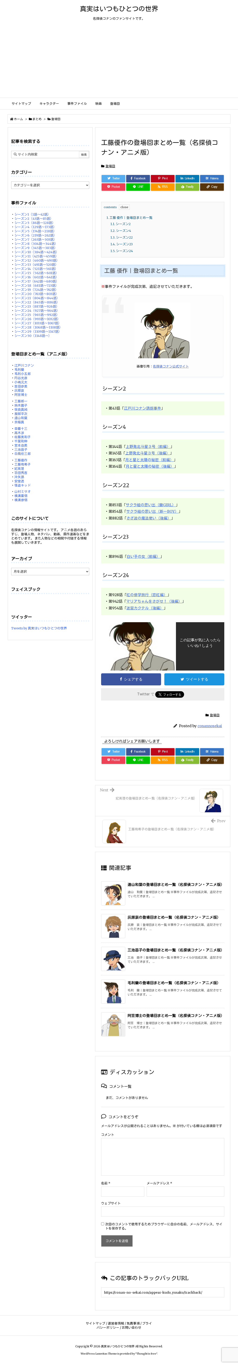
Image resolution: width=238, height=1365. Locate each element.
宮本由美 (20, 445)
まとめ (37, 119)
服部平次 (20, 414)
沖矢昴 (19, 477)
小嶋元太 (20, 382)
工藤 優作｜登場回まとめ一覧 (129, 218)
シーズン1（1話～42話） (32, 214)
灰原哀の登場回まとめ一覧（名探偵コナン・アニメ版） (174, 917)
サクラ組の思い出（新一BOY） (152, 511)
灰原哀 (19, 390)
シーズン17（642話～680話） (36, 281)
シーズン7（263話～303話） (35, 239)
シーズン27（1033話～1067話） (37, 323)
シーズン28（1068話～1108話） (38, 327)
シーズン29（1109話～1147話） (38, 331)
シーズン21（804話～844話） (37, 298)
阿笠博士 (20, 395)
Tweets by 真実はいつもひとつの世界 (39, 628)
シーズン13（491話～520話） (36, 265)
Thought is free (146, 1353)
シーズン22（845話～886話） (37, 302)
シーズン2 (120, 224)
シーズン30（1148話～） (33, 336)
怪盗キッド (22, 485)
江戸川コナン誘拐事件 (142, 408)
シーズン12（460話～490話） (37, 260)
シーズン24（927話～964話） (37, 311)
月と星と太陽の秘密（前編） (149, 459)
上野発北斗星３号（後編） (147, 453)
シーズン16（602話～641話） (36, 277)
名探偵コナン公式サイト (171, 366)
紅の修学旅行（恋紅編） (146, 594)
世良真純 (20, 410)
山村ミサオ (22, 492)
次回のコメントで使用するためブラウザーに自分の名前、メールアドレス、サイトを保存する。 (163, 1226)
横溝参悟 (20, 500)
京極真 (19, 422)
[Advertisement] (119, 62)
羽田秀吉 (20, 473)
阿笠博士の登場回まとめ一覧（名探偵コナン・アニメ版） (176, 1015)
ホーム (18, 119)
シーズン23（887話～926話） (36, 306)
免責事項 (133, 1323)
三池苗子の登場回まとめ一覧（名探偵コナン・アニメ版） (176, 950)
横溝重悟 (20, 496)
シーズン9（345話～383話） (35, 248)
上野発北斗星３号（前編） (148, 446)
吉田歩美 (20, 386)
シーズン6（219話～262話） (35, 235)
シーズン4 (120, 231)
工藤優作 (20, 460)
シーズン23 (121, 244)
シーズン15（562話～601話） (36, 273)
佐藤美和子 (22, 437)
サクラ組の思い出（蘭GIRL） (151, 505)
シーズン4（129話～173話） (35, 227)
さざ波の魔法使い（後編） (148, 518)
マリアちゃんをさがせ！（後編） (154, 601)
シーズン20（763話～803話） (36, 294)
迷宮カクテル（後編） (145, 608)
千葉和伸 (20, 441)
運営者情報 (116, 1323)
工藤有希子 (22, 464)
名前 (105, 1183)
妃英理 (19, 469)
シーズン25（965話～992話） (37, 315)
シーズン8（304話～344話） (36, 244)
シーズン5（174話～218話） (35, 231)
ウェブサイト (111, 1203)
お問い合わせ (131, 1328)
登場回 (55, 119)
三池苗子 (20, 449)
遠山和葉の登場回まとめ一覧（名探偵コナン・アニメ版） (176, 884)
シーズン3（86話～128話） (34, 223)
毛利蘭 (19, 370)
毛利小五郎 (22, 374)
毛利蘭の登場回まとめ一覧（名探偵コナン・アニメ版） (174, 982)
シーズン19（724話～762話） (36, 290)
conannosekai (210, 726)
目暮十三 (20, 429)
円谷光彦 (20, 378)
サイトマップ (95, 1323)
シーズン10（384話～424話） (36, 252)
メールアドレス (159, 1183)
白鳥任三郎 (22, 454)
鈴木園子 (20, 405)
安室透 (19, 481)
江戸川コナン (24, 365)
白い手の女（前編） (143, 556)
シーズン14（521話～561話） (36, 269)
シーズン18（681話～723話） (36, 285)
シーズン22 (121, 237)
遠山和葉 (20, 418)
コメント (107, 1135)
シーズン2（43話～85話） (33, 219)
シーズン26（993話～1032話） (37, 319)
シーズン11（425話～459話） (36, 256)
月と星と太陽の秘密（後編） (150, 466)
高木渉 (19, 433)
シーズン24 (121, 251)
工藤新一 (20, 401)
